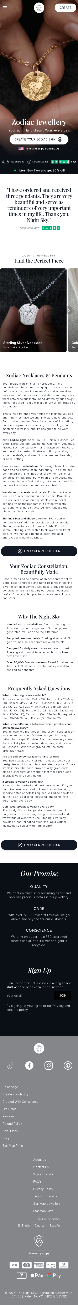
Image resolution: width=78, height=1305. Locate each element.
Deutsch (40, 1225)
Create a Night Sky (15, 1094)
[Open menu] (5, 7)
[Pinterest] (68, 1065)
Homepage (10, 1087)
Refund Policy (12, 1123)
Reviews (8, 1116)
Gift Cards (9, 1109)
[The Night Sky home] (39, 8)
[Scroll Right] (68, 310)
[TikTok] (10, 1065)
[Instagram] (49, 1065)
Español (55, 1225)
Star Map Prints (13, 1145)
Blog (5, 1138)
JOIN (62, 995)
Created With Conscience (20, 1101)
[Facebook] (29, 1065)
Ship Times (10, 1131)
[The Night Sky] (39, 1048)
